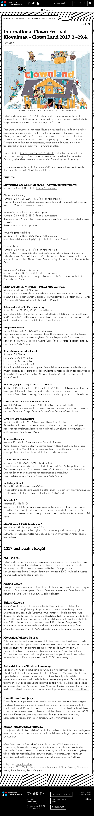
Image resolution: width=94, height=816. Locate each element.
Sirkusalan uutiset (23, 18)
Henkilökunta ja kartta (59, 801)
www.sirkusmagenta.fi (74, 628)
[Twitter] (33, 3)
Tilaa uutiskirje (86, 792)
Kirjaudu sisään (60, 3)
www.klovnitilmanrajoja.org (59, 717)
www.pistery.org (64, 657)
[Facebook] (29, 3)
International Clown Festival (61, 767)
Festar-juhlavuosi (38, 767)
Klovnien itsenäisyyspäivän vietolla (37, 153)
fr (85, 3)
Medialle (88, 799)
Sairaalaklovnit (18, 770)
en (75, 3)
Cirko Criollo (22, 767)
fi (70, 3)
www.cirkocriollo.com (48, 593)
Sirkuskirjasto (58, 807)
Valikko (48, 10)
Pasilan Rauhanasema (46, 188)
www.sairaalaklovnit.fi (78, 689)
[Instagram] (38, 3)
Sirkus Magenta (34, 770)
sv (80, 3)
